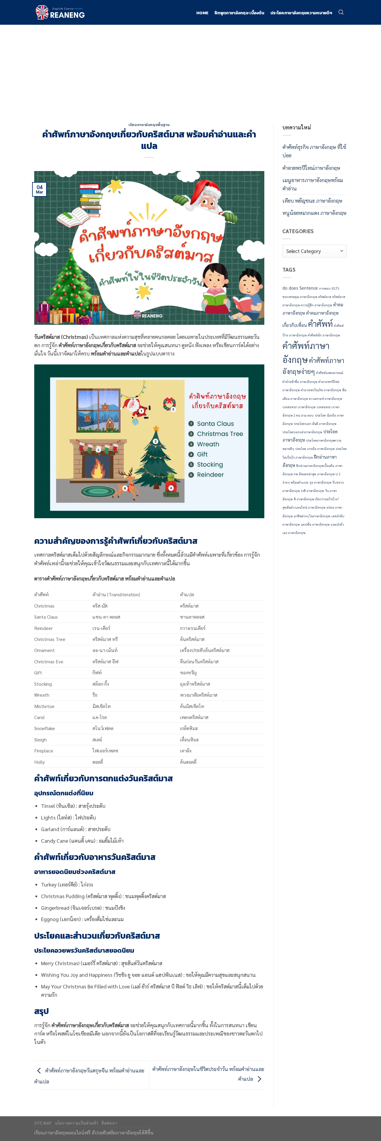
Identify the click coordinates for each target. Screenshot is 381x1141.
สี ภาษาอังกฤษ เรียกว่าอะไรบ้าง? (316, 499)
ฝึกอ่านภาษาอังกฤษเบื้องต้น (315, 466)
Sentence (308, 288)
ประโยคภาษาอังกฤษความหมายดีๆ (301, 13)
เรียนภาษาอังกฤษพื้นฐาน (149, 125)
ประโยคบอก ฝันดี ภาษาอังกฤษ (315, 424)
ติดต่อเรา (109, 1123)
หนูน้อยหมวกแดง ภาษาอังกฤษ (314, 212)
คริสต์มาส (324, 297)
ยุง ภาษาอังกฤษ (320, 482)
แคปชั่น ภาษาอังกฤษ (315, 524)
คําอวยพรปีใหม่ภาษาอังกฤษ (311, 167)
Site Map (43, 1123)
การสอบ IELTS (329, 288)
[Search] (341, 12)
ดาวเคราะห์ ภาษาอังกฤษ (325, 398)
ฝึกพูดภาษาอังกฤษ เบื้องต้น (239, 13)
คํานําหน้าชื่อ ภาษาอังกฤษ (299, 382)
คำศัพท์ (320, 323)
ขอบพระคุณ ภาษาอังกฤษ (299, 297)
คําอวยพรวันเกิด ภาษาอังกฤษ (321, 390)
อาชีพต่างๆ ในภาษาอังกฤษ (312, 516)
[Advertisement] (190, 69)
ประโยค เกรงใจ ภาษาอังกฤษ (315, 449)
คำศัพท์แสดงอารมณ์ (329, 373)
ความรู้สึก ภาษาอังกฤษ (316, 305)
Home (202, 13)
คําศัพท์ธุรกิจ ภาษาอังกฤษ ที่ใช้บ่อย (314, 151)
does (293, 288)
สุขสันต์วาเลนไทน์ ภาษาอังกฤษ (303, 507)
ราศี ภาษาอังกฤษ (312, 491)
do (285, 288)
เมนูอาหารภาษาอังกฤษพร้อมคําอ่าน (312, 184)
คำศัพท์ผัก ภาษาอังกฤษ (324, 335)
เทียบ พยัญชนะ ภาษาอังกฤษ (312, 200)
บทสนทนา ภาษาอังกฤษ (299, 407)
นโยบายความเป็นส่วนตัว (76, 1123)
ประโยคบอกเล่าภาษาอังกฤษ (302, 432)
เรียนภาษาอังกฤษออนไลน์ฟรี (62, 1132)
